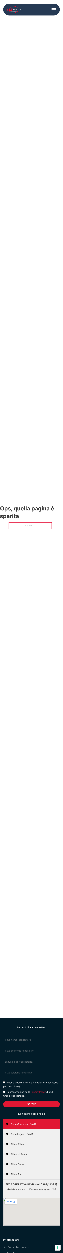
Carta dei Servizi (18, 1247)
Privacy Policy (38, 1091)
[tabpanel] (31, 1203)
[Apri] (54, 10)
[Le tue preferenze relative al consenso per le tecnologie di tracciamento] (58, 1248)
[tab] (31, 1124)
